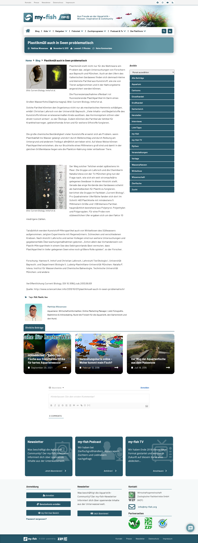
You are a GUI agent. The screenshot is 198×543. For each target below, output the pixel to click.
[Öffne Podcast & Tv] (125, 31)
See (46, 297)
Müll (35, 297)
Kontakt (28, 2)
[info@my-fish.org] (131, 506)
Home (29, 60)
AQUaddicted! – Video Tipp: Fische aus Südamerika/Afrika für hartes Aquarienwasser (46, 358)
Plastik (41, 297)
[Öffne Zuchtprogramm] (105, 31)
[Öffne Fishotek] (82, 31)
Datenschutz (58, 2)
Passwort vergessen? (36, 519)
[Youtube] (167, 2)
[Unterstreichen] (59, 405)
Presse (36, 2)
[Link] (81, 405)
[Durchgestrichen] (63, 405)
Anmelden (144, 388)
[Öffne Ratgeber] (66, 31)
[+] (88, 405)
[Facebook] (157, 2)
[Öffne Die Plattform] (145, 31)
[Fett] (51, 405)
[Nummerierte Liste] (66, 405)
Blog (38, 60)
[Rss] (172, 2)
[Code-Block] (78, 405)
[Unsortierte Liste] (70, 405)
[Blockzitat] (74, 405)
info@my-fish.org (147, 506)
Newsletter (46, 2)
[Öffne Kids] (50, 31)
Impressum (70, 2)
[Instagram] (162, 2)
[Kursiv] (55, 405)
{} (85, 405)
